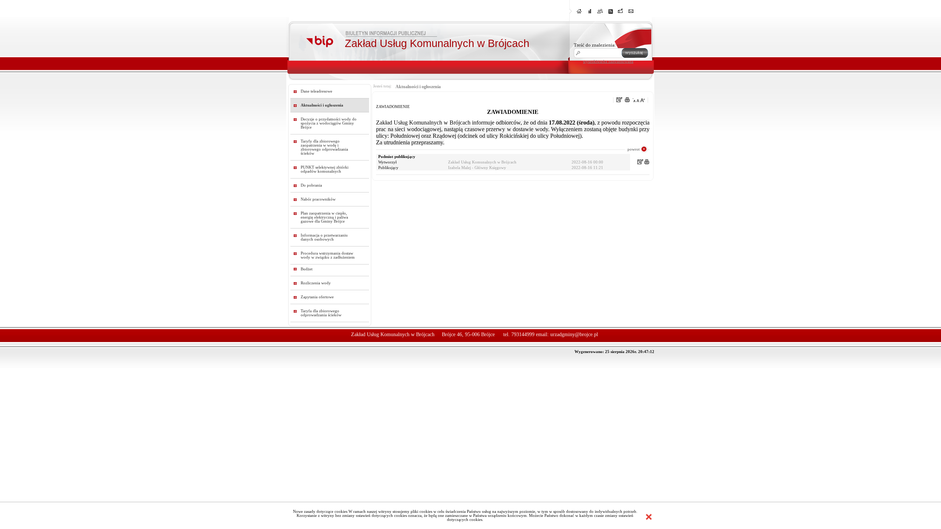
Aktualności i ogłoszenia (322, 105)
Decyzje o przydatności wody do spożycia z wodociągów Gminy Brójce (329, 123)
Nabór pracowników (318, 199)
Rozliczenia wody (316, 283)
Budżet (306, 269)
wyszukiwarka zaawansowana (608, 61)
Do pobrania (311, 185)
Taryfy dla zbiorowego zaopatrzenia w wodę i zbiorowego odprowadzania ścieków (324, 147)
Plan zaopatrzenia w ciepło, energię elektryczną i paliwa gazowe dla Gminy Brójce (324, 217)
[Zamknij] (648, 517)
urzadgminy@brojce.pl (574, 334)
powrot (633, 149)
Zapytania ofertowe (317, 297)
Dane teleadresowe (316, 91)
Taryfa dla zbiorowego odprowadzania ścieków (321, 313)
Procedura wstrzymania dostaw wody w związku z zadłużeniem (328, 255)
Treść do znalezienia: (595, 45)
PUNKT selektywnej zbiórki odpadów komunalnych (324, 169)
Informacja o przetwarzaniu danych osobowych (324, 237)
